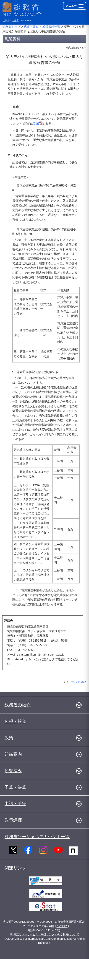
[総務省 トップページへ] (23, 9)
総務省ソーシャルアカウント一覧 (37, 836)
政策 (9, 738)
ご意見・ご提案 (11, 20)
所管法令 (13, 770)
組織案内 (13, 754)
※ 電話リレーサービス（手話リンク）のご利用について (44, 934)
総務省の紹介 (18, 704)
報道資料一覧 (51, 26)
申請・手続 (15, 803)
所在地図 (62, 926)
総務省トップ (11, 26)
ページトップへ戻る (76, 682)
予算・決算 (15, 787)
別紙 (36, 123)
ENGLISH (26, 20)
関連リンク (15, 868)
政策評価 (13, 820)
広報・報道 (31, 26)
